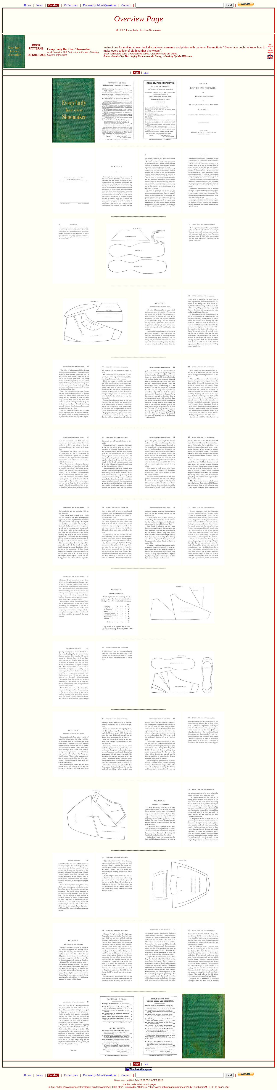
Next (136, 72)
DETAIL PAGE (36, 56)
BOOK (36, 45)
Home (27, 5)
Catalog (53, 5)
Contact (126, 5)
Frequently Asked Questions (99, 5)
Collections (70, 5)
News (39, 5)
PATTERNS (36, 48)
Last (145, 72)
